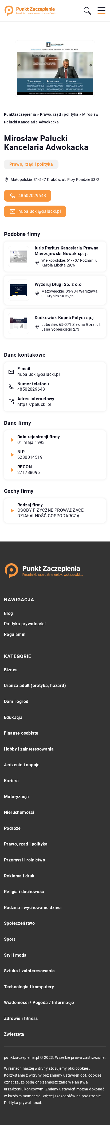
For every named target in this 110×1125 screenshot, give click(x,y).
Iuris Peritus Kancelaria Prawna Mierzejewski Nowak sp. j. (67, 250)
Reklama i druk (19, 875)
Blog (8, 613)
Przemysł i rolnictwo (24, 859)
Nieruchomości (19, 812)
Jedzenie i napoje (22, 764)
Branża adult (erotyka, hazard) (35, 685)
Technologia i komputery (29, 986)
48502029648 (32, 195)
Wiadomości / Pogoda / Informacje (39, 1002)
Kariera (11, 780)
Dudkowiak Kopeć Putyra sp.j (64, 317)
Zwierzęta (14, 1034)
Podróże (12, 828)
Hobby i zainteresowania (29, 749)
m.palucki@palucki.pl (39, 211)
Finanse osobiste (21, 733)
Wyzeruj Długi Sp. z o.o (58, 284)
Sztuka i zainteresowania (29, 970)
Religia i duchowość (24, 891)
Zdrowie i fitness (21, 1018)
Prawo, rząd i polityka (31, 164)
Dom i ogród (16, 701)
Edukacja (13, 717)
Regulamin (15, 634)
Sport (9, 939)
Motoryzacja (16, 796)
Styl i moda (15, 955)
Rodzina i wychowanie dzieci (33, 907)
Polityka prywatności (25, 623)
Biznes (10, 669)
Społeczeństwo (19, 923)
